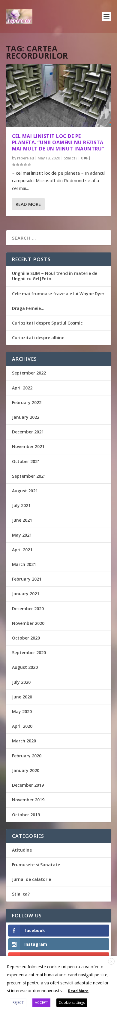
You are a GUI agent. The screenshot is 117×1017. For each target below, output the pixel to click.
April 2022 (22, 388)
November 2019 (28, 800)
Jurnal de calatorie (31, 879)
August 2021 (25, 491)
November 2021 (28, 446)
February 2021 (26, 579)
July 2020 (21, 682)
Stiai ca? (70, 158)
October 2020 (26, 638)
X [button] (111, 961)
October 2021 (26, 461)
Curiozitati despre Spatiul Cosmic (47, 323)
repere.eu (25, 158)
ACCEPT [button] (41, 1002)
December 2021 (28, 432)
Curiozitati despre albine (38, 337)
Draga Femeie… (28, 308)
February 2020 (26, 756)
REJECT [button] (18, 1002)
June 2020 (22, 697)
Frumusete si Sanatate (36, 864)
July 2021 (21, 505)
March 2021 (24, 564)
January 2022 (25, 417)
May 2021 (22, 535)
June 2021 (22, 520)
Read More (28, 204)
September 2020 (29, 652)
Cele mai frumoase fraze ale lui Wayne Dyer (58, 293)
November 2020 (28, 623)
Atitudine (22, 850)
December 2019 (28, 785)
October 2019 (26, 814)
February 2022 (26, 402)
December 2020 (28, 608)
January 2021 (25, 593)
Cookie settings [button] (72, 1002)
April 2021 (22, 549)
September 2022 (29, 373)
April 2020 (22, 726)
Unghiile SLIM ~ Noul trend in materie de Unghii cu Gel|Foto (54, 275)
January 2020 (25, 770)
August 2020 (25, 667)
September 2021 (29, 476)
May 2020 (22, 711)
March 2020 (24, 741)
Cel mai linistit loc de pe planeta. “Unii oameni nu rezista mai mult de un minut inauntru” (58, 142)
